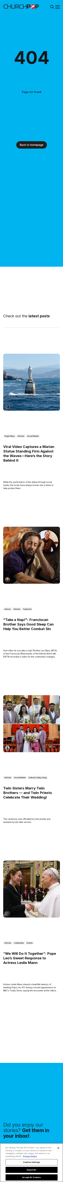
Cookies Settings (31, 1162)
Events (30, 943)
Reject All (31, 1170)
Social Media (33, 436)
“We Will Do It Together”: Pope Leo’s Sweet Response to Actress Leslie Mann (29, 958)
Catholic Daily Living (37, 777)
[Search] (52, 6)
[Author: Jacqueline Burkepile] (7, 580)
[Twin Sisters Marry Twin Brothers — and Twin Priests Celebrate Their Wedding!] (31, 723)
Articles (20, 436)
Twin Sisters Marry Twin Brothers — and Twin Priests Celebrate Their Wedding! (27, 792)
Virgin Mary (9, 436)
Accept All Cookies (31, 1177)
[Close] (58, 1148)
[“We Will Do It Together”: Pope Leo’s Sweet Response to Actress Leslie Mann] (31, 889)
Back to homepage (31, 144)
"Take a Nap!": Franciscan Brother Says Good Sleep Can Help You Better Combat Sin (28, 624)
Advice (7, 609)
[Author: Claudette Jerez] (7, 406)
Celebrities (19, 943)
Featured (27, 609)
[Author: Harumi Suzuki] (7, 748)
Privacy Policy (30, 1156)
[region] (31, 1162)
